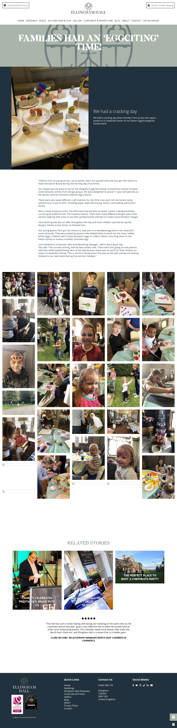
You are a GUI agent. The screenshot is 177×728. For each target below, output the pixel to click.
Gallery (77, 20)
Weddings (31, 20)
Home (21, 20)
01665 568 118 (105, 685)
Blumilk (33, 717)
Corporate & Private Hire (98, 20)
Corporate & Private (74, 693)
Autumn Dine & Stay (59, 20)
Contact (136, 20)
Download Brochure (17, 5)
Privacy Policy (71, 705)
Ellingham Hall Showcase (77, 691)
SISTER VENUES (151, 20)
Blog (117, 20)
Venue (42, 20)
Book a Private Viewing (162, 5)
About (126, 20)
